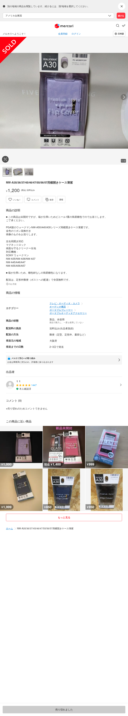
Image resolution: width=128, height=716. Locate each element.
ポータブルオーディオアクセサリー (68, 313)
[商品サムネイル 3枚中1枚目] (7, 172)
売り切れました (64, 709)
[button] (118, 26)
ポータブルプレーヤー (61, 310)
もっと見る (64, 517)
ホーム (9, 528)
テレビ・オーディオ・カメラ (65, 303)
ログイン (76, 33)
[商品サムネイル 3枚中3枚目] (28, 172)
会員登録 (63, 33)
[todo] (124, 26)
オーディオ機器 (58, 306)
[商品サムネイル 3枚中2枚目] (18, 172)
